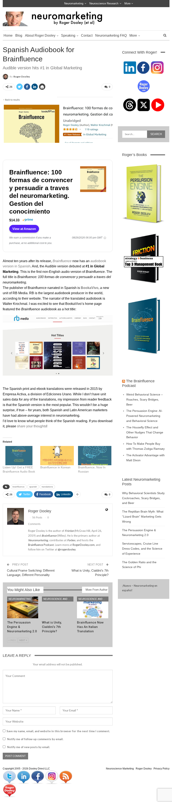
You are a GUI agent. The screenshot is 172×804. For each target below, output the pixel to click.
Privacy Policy (161, 768)
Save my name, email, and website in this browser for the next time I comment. (58, 731)
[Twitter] (10, 777)
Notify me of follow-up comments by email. (35, 739)
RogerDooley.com (84, 544)
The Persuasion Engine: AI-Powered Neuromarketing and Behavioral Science (144, 416)
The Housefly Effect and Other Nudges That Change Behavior (144, 432)
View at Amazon (24, 229)
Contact (87, 35)
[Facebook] (38, 777)
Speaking (68, 35)
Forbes (71, 540)
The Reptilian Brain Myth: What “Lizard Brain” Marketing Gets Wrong (142, 516)
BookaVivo (89, 288)
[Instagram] (52, 777)
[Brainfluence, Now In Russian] (95, 455)
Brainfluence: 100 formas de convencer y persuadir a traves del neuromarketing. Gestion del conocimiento (41, 192)
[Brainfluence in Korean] (57, 455)
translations (47, 487)
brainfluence (19, 487)
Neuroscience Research (103, 3)
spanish (33, 487)
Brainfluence (62, 261)
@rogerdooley (67, 549)
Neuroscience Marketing (120, 768)
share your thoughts (31, 426)
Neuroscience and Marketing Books (58, 599)
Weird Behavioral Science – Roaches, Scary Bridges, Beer (144, 399)
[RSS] (65, 777)
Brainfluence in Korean (55, 467)
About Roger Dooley (40, 35)
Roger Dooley (144, 768)
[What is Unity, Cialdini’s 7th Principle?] (57, 607)
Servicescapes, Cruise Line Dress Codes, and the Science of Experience (142, 548)
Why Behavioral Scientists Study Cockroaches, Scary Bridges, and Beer (143, 498)
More (127, 3)
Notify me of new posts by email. (28, 747)
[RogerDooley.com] (9, 790)
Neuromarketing (73, 3)
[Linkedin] (24, 777)
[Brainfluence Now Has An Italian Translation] (92, 607)
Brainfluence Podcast (41, 544)
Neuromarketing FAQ (111, 35)
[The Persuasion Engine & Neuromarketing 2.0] (22, 607)
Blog (18, 35)
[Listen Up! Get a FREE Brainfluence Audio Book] (19, 455)
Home (8, 35)
